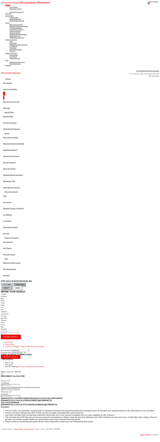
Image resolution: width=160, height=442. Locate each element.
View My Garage (24, 346)
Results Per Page (6, 352)
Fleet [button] (6, 60)
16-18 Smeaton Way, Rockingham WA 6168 (144, 74)
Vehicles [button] (7, 5)
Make (2, 298)
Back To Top (9, 363)
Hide (17, 288)
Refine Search (11, 337)
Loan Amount (5, 383)
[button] (80, 407)
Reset (7, 288)
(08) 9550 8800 (153, 76)
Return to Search (10, 357)
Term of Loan (5, 392)
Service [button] (7, 23)
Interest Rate (4, 394)
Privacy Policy (18, 429)
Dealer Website (145, 435)
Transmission (5, 314)
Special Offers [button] (9, 16)
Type (2, 327)
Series (3, 303)
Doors (2, 322)
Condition (4, 296)
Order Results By (6, 350)
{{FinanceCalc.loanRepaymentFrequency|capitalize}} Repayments (20, 387)
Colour (3, 325)
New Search (9, 342)
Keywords (4, 329)
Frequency (4, 381)
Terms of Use (29, 429)
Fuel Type (4, 316)
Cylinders (4, 320)
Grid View (20, 285)
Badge (3, 305)
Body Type (4, 318)
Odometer (4, 311)
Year (2, 307)
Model (3, 301)
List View (7, 285)
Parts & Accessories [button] (11, 40)
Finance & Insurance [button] (11, 53)
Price (2, 309)
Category (3, 294)
